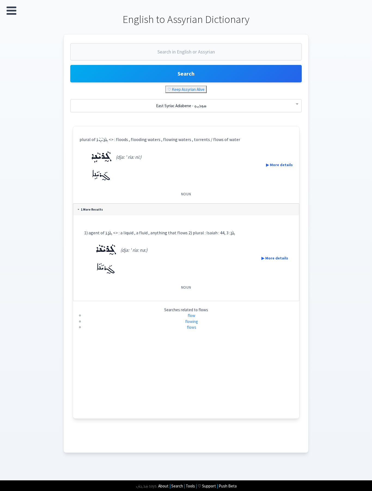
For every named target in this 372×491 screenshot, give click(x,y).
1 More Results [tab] (92, 209)
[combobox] (186, 54)
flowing (191, 321)
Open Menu (11, 11)
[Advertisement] (186, 380)
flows (191, 327)
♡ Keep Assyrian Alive (186, 89)
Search (186, 73)
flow (191, 315)
